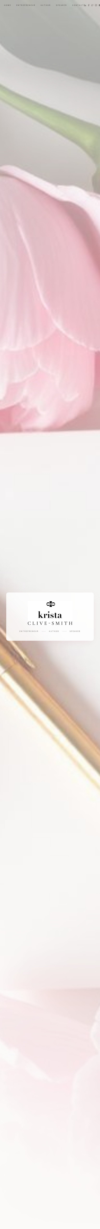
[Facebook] (89, 5)
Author (46, 5)
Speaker (61, 5)
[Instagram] (96, 5)
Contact (78, 5)
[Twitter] (92, 5)
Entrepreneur (25, 5)
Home (7, 5)
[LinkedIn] (85, 5)
